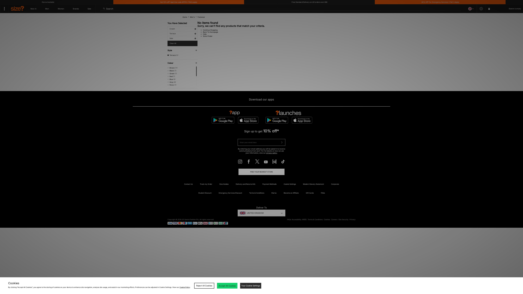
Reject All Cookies (204, 285)
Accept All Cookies (227, 286)
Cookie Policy (185, 287)
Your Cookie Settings (250, 285)
